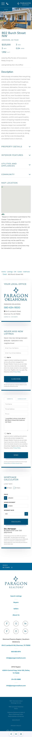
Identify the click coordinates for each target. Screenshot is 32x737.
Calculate (16, 522)
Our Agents (14, 316)
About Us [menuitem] (16, 615)
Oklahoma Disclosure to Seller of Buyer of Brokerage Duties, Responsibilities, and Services (16, 714)
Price (6, 494)
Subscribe (16, 379)
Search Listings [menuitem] (16, 596)
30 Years (9, 488)
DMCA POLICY (16, 720)
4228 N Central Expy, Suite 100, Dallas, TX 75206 (16, 672)
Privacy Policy (16, 372)
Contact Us (7, 316)
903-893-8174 (16, 652)
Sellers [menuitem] (16, 609)
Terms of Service (16, 463)
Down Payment (9, 502)
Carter (20, 272)
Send (16, 455)
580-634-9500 (12, 307)
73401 (5, 274)
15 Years (17, 488)
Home (3, 272)
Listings (10, 272)
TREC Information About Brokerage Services (15, 702)
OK (15, 272)
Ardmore (26, 272)
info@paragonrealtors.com (16, 658)
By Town (6, 567)
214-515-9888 (8, 3)
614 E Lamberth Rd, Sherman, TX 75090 (16, 645)
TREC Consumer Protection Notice (16, 707)
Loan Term (8, 484)
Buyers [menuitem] (16, 602)
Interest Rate (9, 510)
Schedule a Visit (22, 398)
